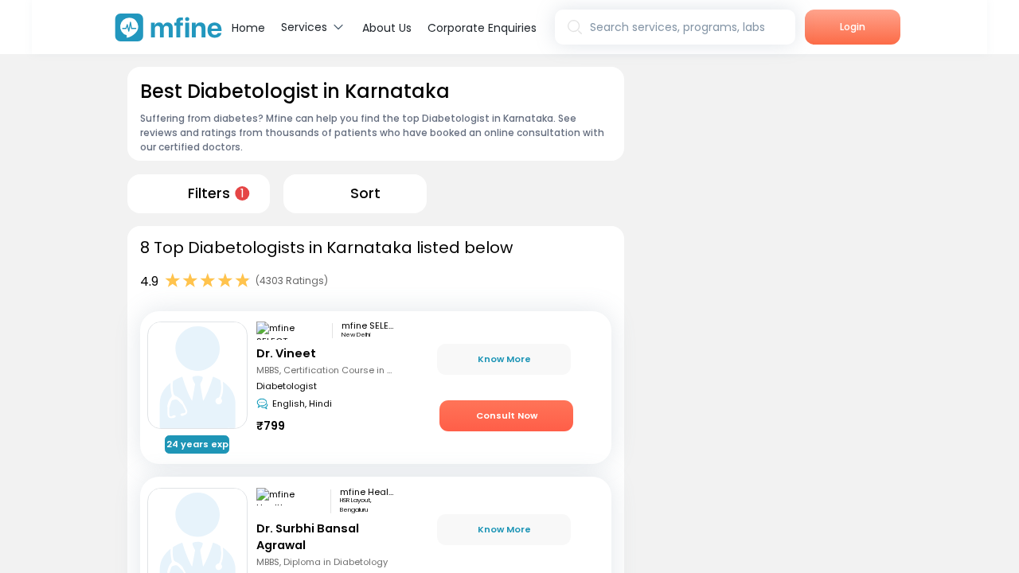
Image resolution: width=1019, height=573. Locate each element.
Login (852, 26)
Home (248, 28)
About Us (387, 28)
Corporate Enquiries (482, 28)
